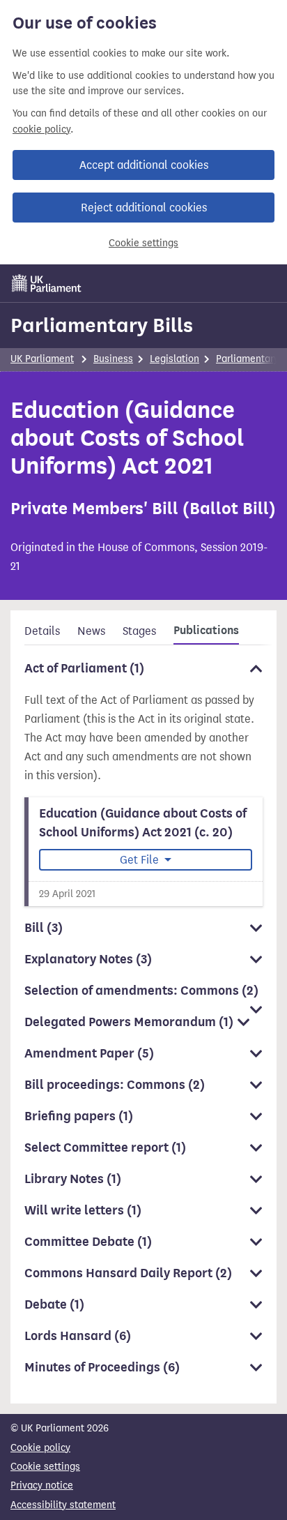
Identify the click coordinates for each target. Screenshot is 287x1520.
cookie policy (41, 129)
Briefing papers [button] (78, 1116)
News (91, 631)
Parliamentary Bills (101, 325)
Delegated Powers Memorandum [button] (128, 1022)
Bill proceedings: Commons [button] (114, 1084)
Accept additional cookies (143, 165)
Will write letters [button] (82, 1210)
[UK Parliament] (46, 283)
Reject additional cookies (144, 207)
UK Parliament (42, 359)
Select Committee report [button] (105, 1147)
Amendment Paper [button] (89, 1053)
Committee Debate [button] (88, 1241)
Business (113, 359)
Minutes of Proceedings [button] (102, 1367)
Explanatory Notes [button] (88, 959)
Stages (139, 631)
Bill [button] (43, 927)
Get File (141, 859)
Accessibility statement (63, 1505)
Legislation (174, 359)
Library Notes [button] (72, 1179)
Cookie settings (143, 243)
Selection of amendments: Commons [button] (141, 990)
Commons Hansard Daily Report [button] (128, 1273)
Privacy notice (41, 1485)
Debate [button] (54, 1304)
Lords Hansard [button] (77, 1336)
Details (42, 631)
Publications (206, 631)
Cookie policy (40, 1448)
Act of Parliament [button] (84, 668)
